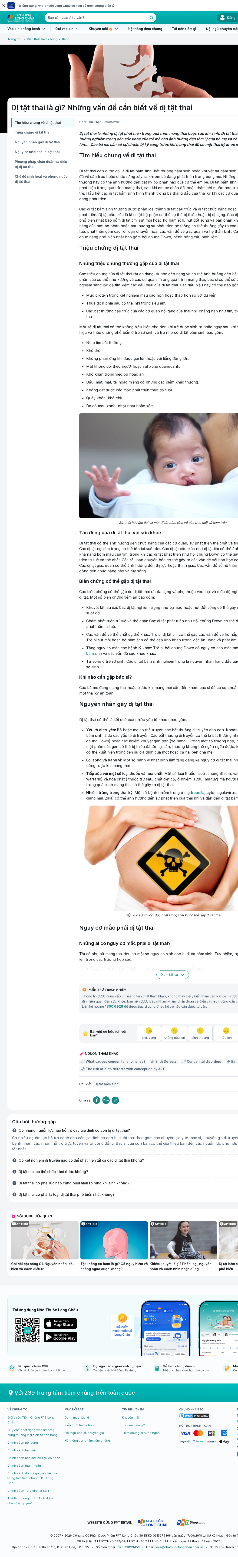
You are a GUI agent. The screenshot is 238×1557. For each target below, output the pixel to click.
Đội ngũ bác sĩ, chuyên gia (84, 1433)
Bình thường (200, 1037)
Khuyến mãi (130, 1417)
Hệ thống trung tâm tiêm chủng (87, 1440)
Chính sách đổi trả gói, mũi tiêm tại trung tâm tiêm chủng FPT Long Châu (32, 1478)
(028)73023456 (128, 1547)
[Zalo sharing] (106, 1100)
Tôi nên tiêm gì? (133, 1425)
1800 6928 (114, 1006)
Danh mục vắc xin (78, 1417)
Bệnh (65, 39)
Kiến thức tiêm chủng (42, 39)
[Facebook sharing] (96, 1100)
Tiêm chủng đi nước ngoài (141, 1433)
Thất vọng (148, 1037)
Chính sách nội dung (22, 1442)
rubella (198, 792)
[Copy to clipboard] (115, 1100)
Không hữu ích (174, 1037)
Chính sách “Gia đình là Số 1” (28, 1490)
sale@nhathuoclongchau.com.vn (179, 1547)
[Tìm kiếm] (151, 17)
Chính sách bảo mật (21, 1450)
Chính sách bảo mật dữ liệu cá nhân (33, 1458)
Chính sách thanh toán (24, 1465)
